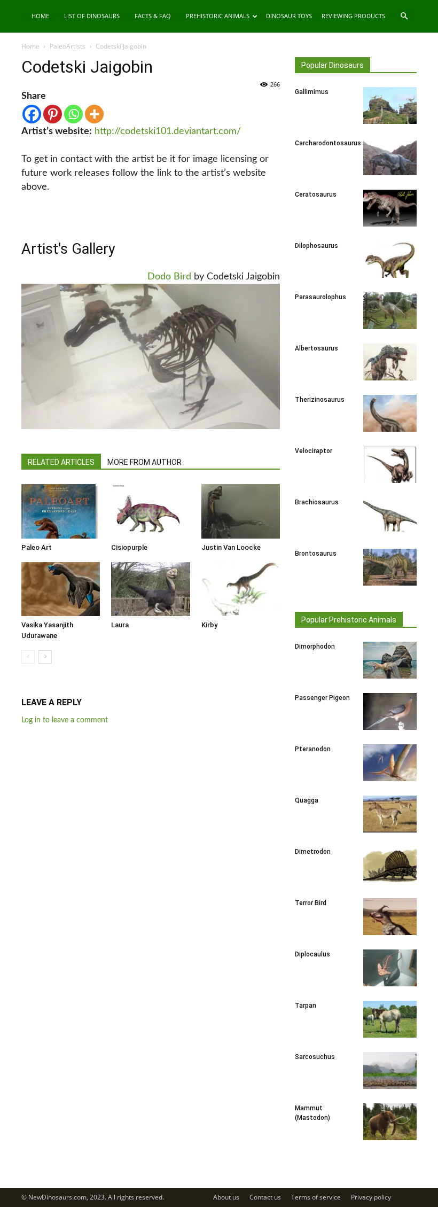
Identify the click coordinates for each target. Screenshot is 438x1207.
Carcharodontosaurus (328, 143)
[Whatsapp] (73, 114)
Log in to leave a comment (64, 720)
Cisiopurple (129, 547)
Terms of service (316, 1197)
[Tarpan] (390, 1019)
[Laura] (150, 589)
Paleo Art (36, 547)
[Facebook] (31, 114)
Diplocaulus (312, 954)
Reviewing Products (353, 16)
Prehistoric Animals (217, 16)
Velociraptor (313, 451)
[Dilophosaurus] (390, 259)
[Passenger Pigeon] (390, 711)
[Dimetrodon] (390, 865)
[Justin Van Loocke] (240, 511)
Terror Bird (310, 903)
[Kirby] (240, 589)
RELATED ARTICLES (61, 462)
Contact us (265, 1197)
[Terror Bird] (390, 916)
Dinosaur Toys (289, 16)
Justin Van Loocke (231, 547)
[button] (404, 16)
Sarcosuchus (315, 1057)
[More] (94, 114)
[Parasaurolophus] (390, 310)
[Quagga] (390, 814)
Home (40, 16)
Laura (120, 625)
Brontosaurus (316, 553)
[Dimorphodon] (390, 660)
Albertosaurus (316, 348)
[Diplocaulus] (390, 967)
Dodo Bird (169, 277)
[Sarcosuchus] (390, 1070)
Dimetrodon (313, 851)
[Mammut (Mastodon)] (390, 1121)
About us (226, 1197)
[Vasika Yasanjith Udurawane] (60, 589)
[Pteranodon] (390, 762)
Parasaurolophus (320, 297)
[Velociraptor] (390, 464)
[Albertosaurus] (390, 362)
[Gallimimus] (390, 105)
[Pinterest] (52, 114)
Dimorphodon (315, 646)
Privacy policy (371, 1197)
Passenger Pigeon (322, 698)
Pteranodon (313, 749)
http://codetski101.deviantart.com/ (168, 131)
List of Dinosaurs (92, 16)
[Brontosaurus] (390, 567)
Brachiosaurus (317, 502)
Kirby (209, 625)
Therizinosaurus (320, 399)
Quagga (306, 800)
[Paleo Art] (60, 511)
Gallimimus (311, 92)
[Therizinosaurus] (390, 413)
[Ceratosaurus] (390, 208)
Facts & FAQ (153, 16)
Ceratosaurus (316, 194)
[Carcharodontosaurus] (390, 156)
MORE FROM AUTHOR (144, 462)
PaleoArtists (67, 46)
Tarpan (305, 1005)
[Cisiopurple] (150, 511)
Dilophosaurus (316, 246)
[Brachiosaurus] (390, 515)
